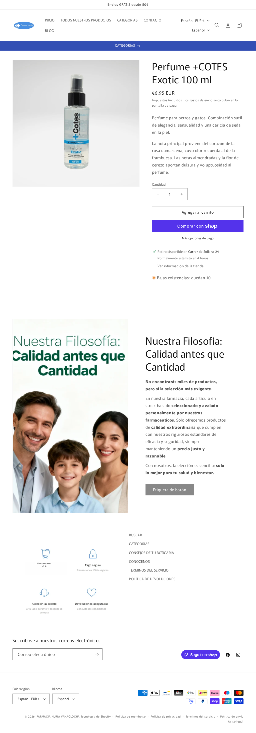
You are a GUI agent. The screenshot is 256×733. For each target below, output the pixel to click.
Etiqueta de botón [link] (169, 489)
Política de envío (232, 716)
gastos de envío (201, 100)
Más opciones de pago (198, 238)
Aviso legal (236, 721)
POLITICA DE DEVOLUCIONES (152, 578)
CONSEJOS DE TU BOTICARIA (151, 552)
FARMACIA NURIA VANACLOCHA (58, 716)
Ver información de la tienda (181, 265)
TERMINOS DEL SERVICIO (149, 570)
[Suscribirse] (96, 654)
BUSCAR (135, 534)
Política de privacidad (166, 716)
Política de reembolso (131, 716)
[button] (217, 25)
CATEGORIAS (139, 543)
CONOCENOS (139, 561)
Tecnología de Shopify (96, 716)
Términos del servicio (201, 716)
